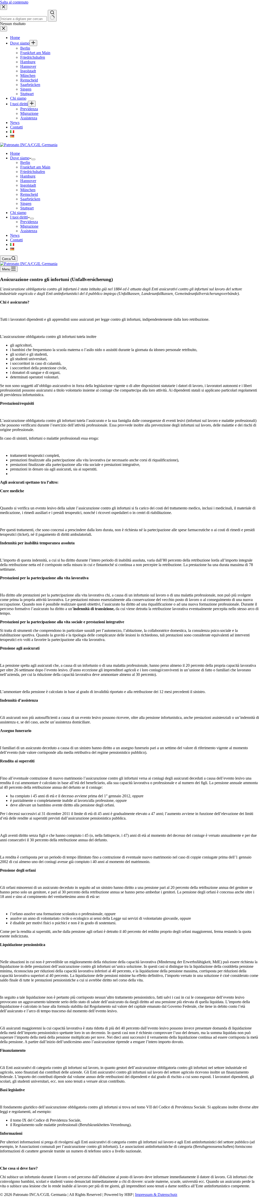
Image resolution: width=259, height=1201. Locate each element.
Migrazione (29, 226)
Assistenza (28, 231)
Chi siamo (18, 212)
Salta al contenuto (14, 2)
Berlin (25, 162)
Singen (25, 203)
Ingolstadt (28, 185)
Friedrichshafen (32, 171)
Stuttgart (27, 208)
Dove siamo (19, 158)
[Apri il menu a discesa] (33, 159)
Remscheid (29, 194)
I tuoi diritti (19, 217)
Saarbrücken (30, 199)
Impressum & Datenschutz (156, 1194)
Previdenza (29, 222)
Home (15, 153)
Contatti (16, 240)
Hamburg (27, 176)
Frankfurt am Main (35, 167)
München (27, 190)
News (14, 235)
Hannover (28, 181)
